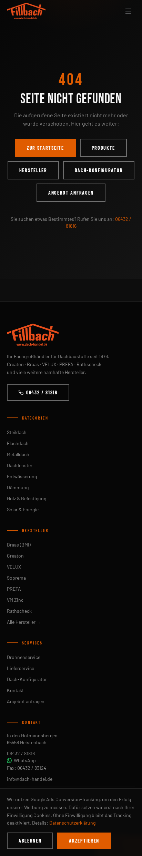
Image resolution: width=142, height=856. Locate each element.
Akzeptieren (84, 841)
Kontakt (15, 690)
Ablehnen (30, 841)
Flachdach (18, 443)
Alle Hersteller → (24, 622)
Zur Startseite (45, 148)
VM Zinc (15, 600)
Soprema (16, 578)
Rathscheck (19, 611)
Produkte (103, 148)
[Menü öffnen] (128, 11)
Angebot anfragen (71, 193)
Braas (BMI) (19, 545)
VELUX (14, 567)
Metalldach (18, 454)
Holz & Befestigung (26, 498)
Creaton (15, 556)
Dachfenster (19, 465)
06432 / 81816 (42, 392)
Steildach (17, 432)
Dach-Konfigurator (99, 170)
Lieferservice (20, 668)
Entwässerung (22, 476)
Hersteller (33, 170)
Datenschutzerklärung (72, 823)
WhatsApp (25, 760)
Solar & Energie (23, 509)
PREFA (14, 589)
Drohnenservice (23, 657)
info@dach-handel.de (29, 779)
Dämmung (18, 487)
